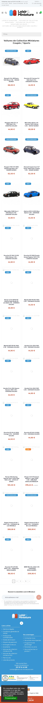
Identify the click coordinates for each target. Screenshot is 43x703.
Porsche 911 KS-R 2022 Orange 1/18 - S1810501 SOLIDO (11, 434)
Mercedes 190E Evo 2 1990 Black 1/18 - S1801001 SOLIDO (11, 212)
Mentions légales (8, 629)
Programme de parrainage (29, 643)
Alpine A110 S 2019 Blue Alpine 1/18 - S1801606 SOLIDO (31, 212)
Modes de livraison (9, 640)
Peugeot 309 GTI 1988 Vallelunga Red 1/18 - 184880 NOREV (11, 168)
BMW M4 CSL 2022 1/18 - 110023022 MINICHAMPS (31, 568)
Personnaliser (10, 698)
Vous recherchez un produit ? (30, 650)
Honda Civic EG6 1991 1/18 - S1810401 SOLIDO (31, 346)
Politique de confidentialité (15, 605)
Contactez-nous (6, 1)
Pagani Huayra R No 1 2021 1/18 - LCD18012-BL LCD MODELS (11, 524)
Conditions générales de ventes (11, 632)
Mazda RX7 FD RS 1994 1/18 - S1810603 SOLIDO (32, 300)
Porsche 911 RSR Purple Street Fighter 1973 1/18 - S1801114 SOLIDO (31, 257)
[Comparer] (11, 74)
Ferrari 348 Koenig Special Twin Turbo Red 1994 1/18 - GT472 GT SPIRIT (11, 479)
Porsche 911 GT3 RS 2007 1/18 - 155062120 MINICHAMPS (11, 568)
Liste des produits (9, 660)
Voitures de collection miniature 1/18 (10, 650)
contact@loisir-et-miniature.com (21, 669)
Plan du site (7, 658)
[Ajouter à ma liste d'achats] (8, 74)
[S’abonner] (38, 597)
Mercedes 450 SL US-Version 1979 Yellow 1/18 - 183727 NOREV (32, 124)
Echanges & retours (9, 644)
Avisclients (6, 647)
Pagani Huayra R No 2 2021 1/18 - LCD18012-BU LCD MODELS (31, 524)
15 (25, 581)
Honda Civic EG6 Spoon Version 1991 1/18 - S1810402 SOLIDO (11, 390)
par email (6, 5)
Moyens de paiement (10, 642)
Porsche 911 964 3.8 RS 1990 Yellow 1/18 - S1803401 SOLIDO (11, 257)
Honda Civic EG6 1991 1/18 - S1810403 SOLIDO (32, 389)
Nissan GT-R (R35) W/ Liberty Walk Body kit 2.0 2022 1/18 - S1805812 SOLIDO (11, 302)
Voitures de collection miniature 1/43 (10, 654)
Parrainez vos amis (30, 647)
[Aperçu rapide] (14, 74)
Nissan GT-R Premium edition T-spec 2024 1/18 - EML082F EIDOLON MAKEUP (31, 479)
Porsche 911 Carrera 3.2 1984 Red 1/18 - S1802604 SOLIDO (31, 80)
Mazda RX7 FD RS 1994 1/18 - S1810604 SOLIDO (11, 346)
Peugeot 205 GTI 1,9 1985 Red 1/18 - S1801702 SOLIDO (11, 124)
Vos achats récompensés (32, 640)
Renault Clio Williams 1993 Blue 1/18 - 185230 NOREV (11, 80)
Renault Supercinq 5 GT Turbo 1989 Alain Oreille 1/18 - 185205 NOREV (32, 168)
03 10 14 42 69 (16, 1)
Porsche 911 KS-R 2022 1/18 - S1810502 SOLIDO (32, 433)
